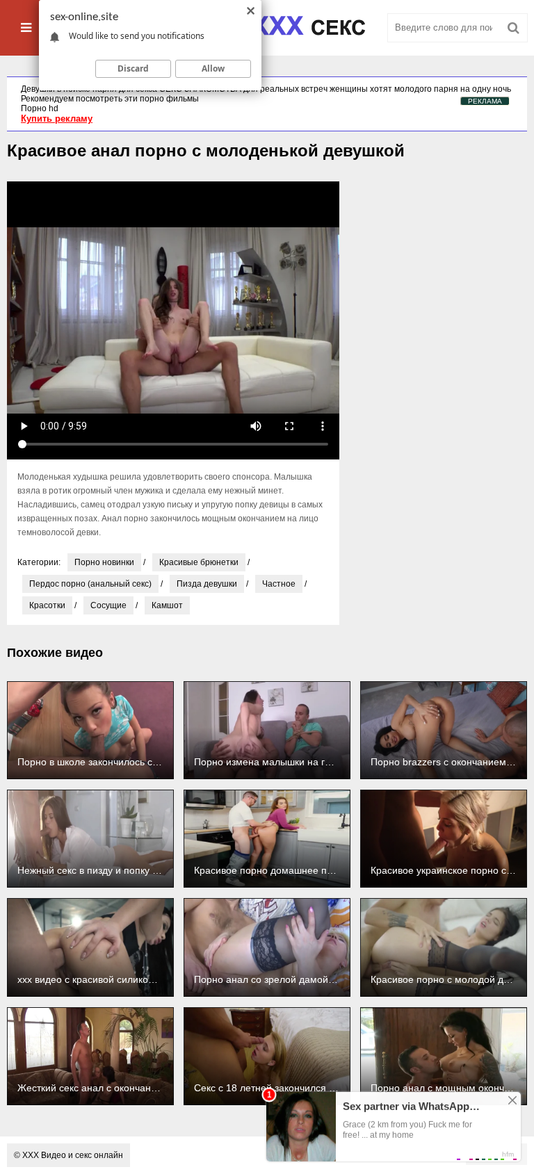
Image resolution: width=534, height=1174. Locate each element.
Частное (279, 584)
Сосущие (108, 605)
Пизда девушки (207, 584)
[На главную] (267, 28)
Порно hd (39, 108)
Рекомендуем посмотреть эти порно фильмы (110, 99)
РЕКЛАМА (485, 101)
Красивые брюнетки (198, 562)
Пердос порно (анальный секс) (90, 584)
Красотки (47, 605)
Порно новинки (104, 562)
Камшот (167, 605)
